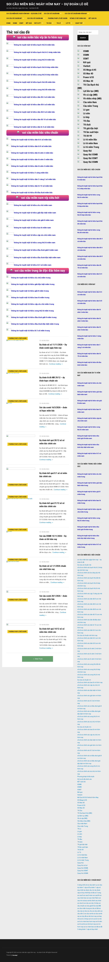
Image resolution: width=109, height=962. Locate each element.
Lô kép (86, 117)
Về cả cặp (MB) (90, 94)
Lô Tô (68, 23)
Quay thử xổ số (82, 865)
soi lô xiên (98, 921)
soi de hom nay (92, 916)
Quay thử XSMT (90, 158)
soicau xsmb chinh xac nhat (92, 900)
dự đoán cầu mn (89, 890)
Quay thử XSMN (90, 162)
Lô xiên (86, 113)
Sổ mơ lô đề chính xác (78, 18)
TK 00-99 (87, 136)
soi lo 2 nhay (84, 919)
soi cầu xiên (96, 911)
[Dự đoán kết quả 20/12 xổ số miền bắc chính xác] (20, 440)
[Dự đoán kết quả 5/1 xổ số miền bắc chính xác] (20, 477)
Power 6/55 (88, 77)
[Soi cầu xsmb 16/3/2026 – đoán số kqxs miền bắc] (9, 403)
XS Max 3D (88, 81)
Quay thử (78, 23)
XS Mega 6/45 (89, 69)
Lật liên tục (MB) (91, 91)
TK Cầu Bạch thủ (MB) (84, 813)
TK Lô (59, 23)
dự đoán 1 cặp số (83, 887)
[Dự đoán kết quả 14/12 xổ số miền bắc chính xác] (20, 628)
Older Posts (39, 659)
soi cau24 (96, 895)
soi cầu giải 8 (89, 906)
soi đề (96, 927)
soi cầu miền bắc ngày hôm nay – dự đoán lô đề (47, 4)
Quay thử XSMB (90, 154)
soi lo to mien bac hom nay (86, 921)
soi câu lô (80, 903)
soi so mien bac (89, 927)
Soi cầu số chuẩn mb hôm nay (76, 14)
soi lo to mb (98, 919)
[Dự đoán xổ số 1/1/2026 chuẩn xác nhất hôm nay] (12, 561)
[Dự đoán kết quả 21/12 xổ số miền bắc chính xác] (19, 498)
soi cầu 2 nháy (93, 903)
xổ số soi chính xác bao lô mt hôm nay (90, 682)
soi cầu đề (83, 916)
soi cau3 (80, 895)
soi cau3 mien (88, 895)
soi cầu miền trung (83, 908)
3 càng (79, 885)
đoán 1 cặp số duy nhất (90, 929)
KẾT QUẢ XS (93, 18)
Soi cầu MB (97, 906)
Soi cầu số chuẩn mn (35, 18)
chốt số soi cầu (87, 885)
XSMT (21, 23)
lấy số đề (91, 893)
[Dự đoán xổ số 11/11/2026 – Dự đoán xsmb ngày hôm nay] (15, 340)
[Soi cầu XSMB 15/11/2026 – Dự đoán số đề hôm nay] (9, 531)
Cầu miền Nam (90, 102)
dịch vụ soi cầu (97, 885)
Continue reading (56, 364)
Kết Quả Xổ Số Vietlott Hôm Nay (87, 797)
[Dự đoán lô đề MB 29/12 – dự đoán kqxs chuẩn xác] (12, 373)
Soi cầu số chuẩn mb (51, 14)
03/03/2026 (45, 340)
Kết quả (29, 23)
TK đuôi (87, 124)
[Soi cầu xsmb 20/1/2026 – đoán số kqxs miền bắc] (20, 596)
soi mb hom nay (90, 924)
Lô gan (86, 109)
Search (83, 38)
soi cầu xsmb (88, 913)
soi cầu (86, 903)
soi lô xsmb (81, 924)
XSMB (8, 23)
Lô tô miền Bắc (90, 139)
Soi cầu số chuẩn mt (14, 18)
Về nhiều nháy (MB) (92, 98)
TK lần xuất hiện (90, 132)
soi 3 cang (97, 893)
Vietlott (37, 23)
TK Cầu (48, 23)
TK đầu (86, 121)
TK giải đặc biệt (90, 128)
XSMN (15, 23)
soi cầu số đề (94, 908)
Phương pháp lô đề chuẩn (57, 18)
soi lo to (91, 919)
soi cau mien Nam (93, 898)
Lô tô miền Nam (90, 143)
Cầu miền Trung (90, 106)
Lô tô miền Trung (91, 147)
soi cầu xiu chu (87, 911)
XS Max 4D (88, 73)
